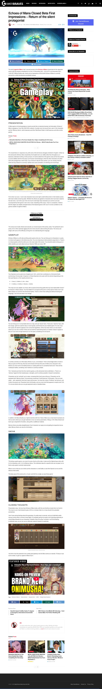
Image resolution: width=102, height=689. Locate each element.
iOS (31, 24)
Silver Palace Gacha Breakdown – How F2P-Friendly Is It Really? (80, 135)
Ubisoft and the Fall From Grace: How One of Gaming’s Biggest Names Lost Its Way (80, 177)
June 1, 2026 (71, 159)
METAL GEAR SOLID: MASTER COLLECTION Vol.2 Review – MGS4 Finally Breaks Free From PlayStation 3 (33, 143)
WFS (38, 597)
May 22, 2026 (71, 180)
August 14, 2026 (71, 95)
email (42, 629)
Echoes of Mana (16, 597)
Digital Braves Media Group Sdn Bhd (21, 684)
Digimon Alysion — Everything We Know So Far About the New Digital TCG (80, 198)
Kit (13, 24)
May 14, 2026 (71, 201)
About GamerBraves (75, 684)
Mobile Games (35, 24)
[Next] (38, 148)
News (27, 3)
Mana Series (24, 597)
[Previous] (35, 148)
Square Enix (32, 597)
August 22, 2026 (12, 659)
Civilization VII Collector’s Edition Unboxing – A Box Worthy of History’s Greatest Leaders (80, 156)
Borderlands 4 (61, 3)
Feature (71, 86)
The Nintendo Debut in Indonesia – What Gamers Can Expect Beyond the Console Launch (79, 91)
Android (28, 24)
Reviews (34, 3)
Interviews (42, 3)
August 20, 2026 (51, 661)
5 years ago (19, 24)
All (24, 24)
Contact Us (83, 684)
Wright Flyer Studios (45, 597)
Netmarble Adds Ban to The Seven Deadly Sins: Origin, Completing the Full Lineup (31, 140)
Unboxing (71, 108)
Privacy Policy (90, 684)
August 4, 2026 (71, 138)
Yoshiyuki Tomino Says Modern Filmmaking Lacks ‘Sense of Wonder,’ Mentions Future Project (55, 657)
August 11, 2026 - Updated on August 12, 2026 (78, 117)
